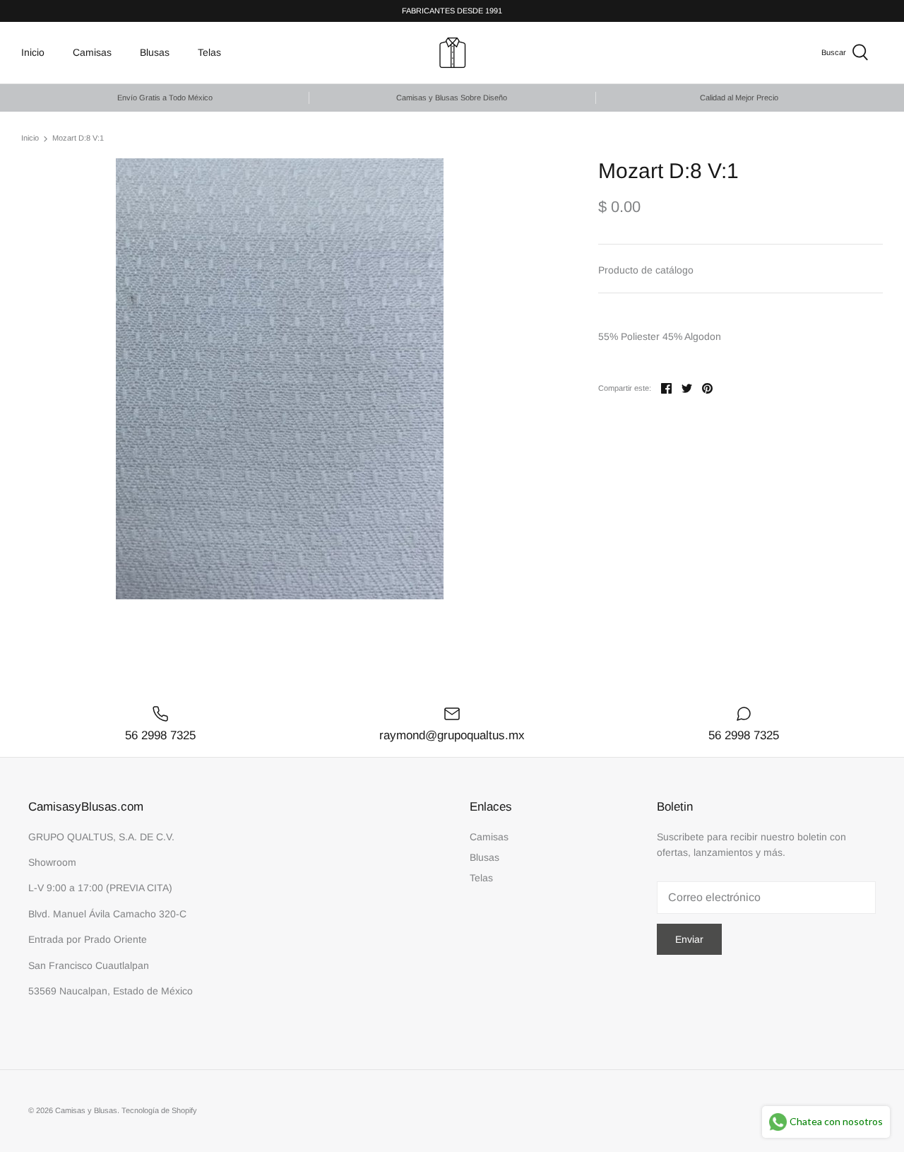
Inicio (32, 52)
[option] (279, 378)
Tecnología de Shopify (159, 1110)
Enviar (689, 939)
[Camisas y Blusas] (452, 52)
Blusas (155, 52)
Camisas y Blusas (86, 1110)
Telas (209, 52)
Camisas (92, 52)
